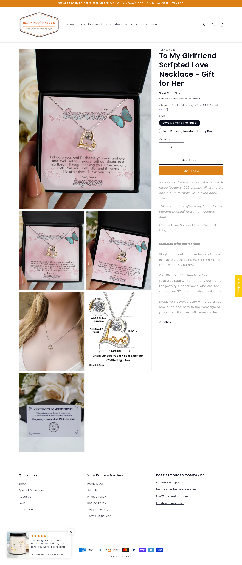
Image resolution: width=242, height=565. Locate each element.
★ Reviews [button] (239, 286)
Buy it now (191, 171)
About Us (25, 496)
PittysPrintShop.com (169, 482)
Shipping (164, 98)
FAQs (22, 503)
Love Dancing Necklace (179, 123)
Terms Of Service (99, 516)
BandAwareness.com (170, 503)
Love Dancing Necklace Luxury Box (187, 131)
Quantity (164, 139)
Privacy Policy (96, 496)
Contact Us (26, 509)
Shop (22, 483)
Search (92, 490)
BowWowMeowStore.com (172, 496)
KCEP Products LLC (125, 556)
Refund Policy (96, 503)
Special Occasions (32, 490)
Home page (95, 483)
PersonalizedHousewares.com (176, 489)
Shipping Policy (97, 509)
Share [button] (167, 322)
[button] (71, 25)
